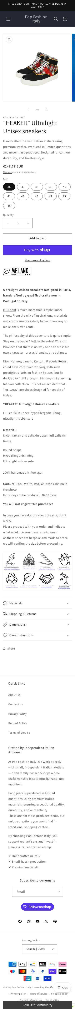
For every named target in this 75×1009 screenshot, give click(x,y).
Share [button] (11, 648)
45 (64, 196)
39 (50, 187)
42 (23, 196)
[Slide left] (28, 109)
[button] (8, 18)
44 (50, 196)
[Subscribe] (58, 892)
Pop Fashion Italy (21, 987)
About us (14, 695)
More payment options (37, 260)
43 (36, 196)
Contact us (15, 704)
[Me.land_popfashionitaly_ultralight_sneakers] (6, 275)
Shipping (7, 172)
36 (9, 187)
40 (64, 187)
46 (9, 205)
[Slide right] (46, 109)
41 (9, 196)
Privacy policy (18, 993)
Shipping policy (60, 993)
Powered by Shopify (42, 987)
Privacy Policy (17, 714)
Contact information (31, 1000)
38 (37, 187)
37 (23, 187)
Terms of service (38, 993)
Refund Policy (17, 723)
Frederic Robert (57, 361)
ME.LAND (9, 310)
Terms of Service (19, 733)
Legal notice (52, 1000)
